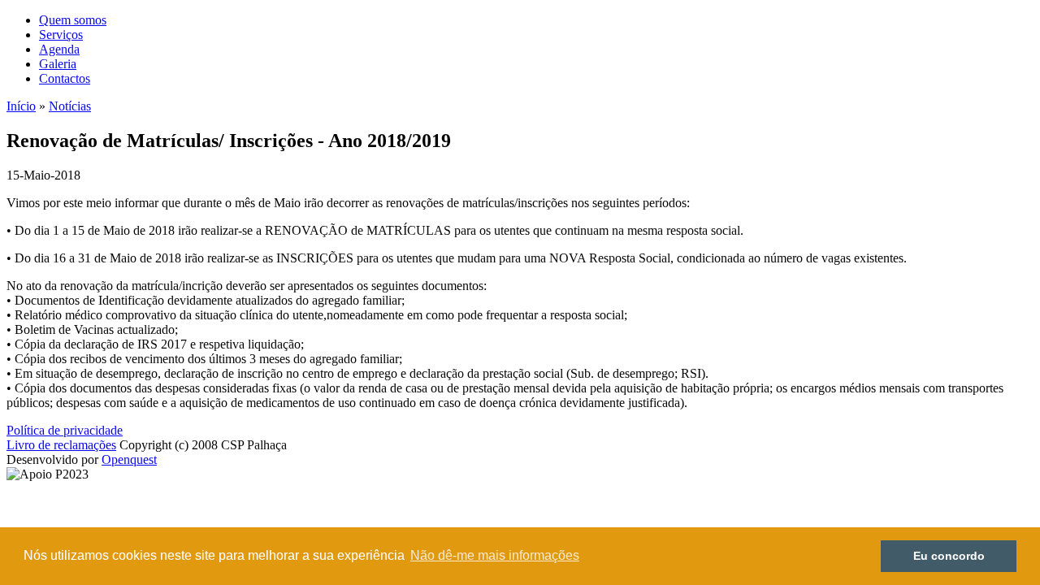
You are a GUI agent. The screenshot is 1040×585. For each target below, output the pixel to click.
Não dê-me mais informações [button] (494, 555)
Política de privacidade (64, 430)
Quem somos (72, 20)
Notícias (70, 106)
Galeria (57, 64)
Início (21, 106)
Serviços (61, 34)
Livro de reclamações (61, 445)
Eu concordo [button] (949, 555)
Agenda (59, 49)
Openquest (129, 459)
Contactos (64, 78)
